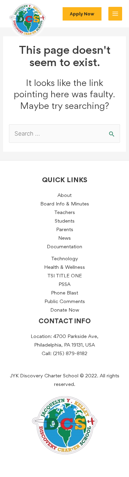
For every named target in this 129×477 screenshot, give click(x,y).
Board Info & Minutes (64, 204)
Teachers (64, 213)
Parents (64, 230)
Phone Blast (64, 293)
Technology (64, 259)
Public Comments (64, 302)
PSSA (64, 285)
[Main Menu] (115, 14)
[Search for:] (64, 134)
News (64, 238)
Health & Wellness (64, 267)
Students (65, 221)
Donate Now (64, 310)
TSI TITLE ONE (64, 276)
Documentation (64, 247)
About (64, 195)
